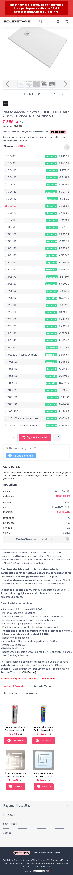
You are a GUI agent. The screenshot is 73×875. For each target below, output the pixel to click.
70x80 (11, 156)
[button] (36, 147)
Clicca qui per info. (46, 11)
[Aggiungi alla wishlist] (57, 437)
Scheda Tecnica (44, 686)
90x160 (12, 319)
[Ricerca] (40, 22)
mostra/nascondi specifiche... (35, 539)
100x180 (13, 397)
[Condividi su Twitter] (39, 93)
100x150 (13, 376)
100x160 (13, 383)
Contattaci (10, 824)
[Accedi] (58, 22)
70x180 (12, 220)
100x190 (13, 404)
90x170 (12, 326)
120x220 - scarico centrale (23, 425)
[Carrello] (66, 22)
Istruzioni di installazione (21, 693)
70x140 (12, 191)
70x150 (12, 198)
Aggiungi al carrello (37, 437)
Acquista (18, 786)
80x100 (12, 234)
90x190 (12, 340)
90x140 (12, 305)
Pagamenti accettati (16, 806)
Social (7, 833)
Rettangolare (62, 495)
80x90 (12, 227)
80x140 (12, 255)
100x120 (13, 361)
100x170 (12, 390)
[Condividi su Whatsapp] (63, 93)
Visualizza (17, 740)
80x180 (12, 283)
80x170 (12, 276)
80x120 (12, 241)
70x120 (12, 177)
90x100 (12, 291)
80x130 (12, 248)
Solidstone (63, 511)
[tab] (15, 686)
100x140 (13, 368)
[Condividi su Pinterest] (55, 93)
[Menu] (49, 22)
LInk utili (9, 815)
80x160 (12, 269)
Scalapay (54, 853)
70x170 (12, 213)
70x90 (11, 163)
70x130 (12, 184)
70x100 (12, 170)
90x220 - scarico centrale (22, 354)
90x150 (12, 312)
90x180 (12, 333)
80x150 (12, 262)
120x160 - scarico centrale (23, 418)
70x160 (12, 205)
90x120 (12, 298)
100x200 (13, 411)
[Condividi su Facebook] (47, 93)
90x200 (12, 347)
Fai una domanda (22, 455)
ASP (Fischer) (28, 672)
